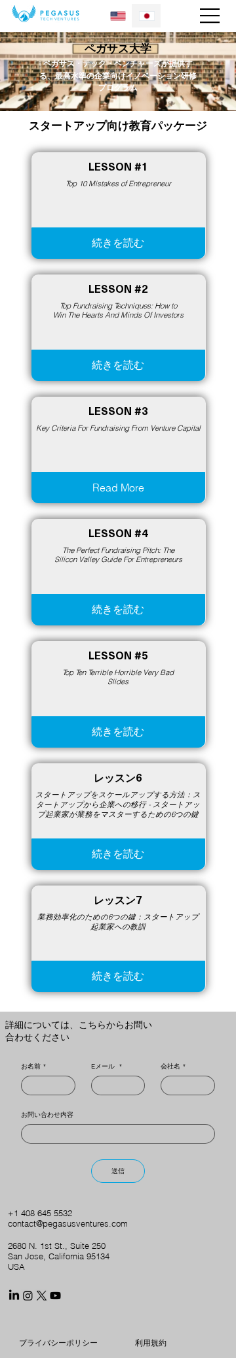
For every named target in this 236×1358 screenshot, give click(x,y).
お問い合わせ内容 (47, 1115)
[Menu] (210, 15)
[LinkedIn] (14, 1295)
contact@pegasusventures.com (68, 1223)
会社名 (173, 1066)
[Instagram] (28, 1295)
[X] (41, 1295)
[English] (118, 15)
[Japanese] (146, 15)
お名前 (33, 1066)
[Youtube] (55, 1295)
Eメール (106, 1066)
